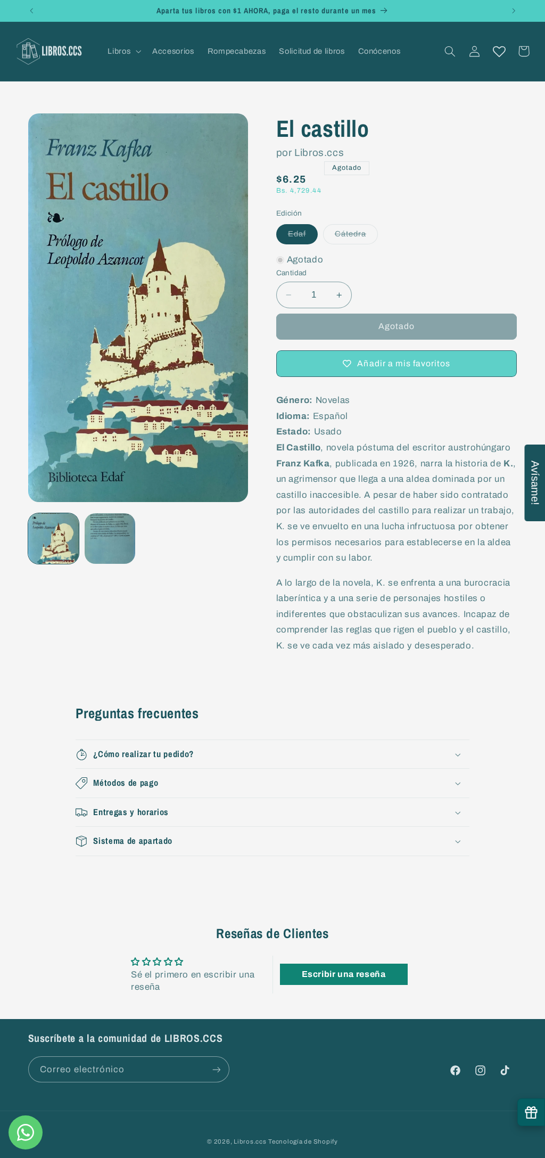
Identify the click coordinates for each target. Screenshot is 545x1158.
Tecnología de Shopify (302, 1141)
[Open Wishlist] (499, 51)
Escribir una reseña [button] (344, 974)
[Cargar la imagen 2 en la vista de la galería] (110, 538)
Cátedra (356, 236)
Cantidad (291, 273)
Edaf (303, 236)
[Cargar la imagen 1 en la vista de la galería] (53, 538)
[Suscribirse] (216, 1069)
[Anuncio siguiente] (513, 10)
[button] (123, 51)
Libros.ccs (250, 1141)
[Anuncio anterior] (31, 10)
